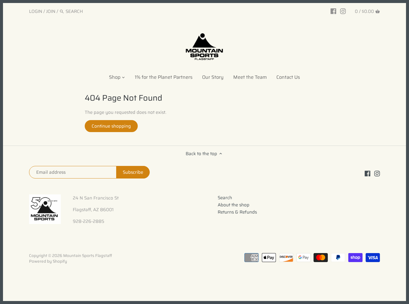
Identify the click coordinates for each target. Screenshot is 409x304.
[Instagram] (343, 11)
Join (50, 11)
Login (35, 11)
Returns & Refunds (237, 212)
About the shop (233, 204)
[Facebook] (333, 11)
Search (225, 197)
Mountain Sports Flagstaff (87, 255)
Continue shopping (111, 126)
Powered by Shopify (48, 261)
